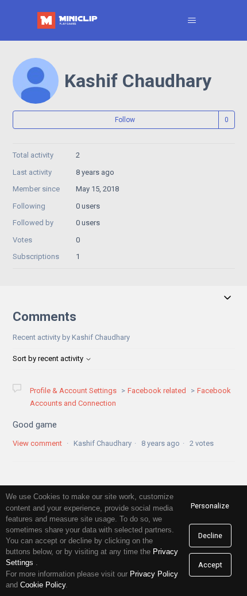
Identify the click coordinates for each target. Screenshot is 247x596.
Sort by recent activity (49, 358)
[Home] (68, 20)
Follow (125, 120)
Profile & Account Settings (73, 390)
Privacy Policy (154, 574)
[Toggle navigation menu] (191, 20)
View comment (37, 443)
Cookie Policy (42, 585)
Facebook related (157, 390)
